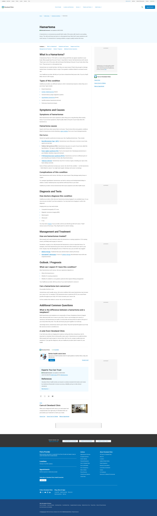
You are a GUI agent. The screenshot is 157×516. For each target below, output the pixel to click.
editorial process (64, 375)
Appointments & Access (85, 454)
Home (41, 15)
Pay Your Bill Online (84, 465)
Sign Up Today (43, 480)
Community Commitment (105, 467)
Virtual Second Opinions (85, 474)
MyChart (133, 1)
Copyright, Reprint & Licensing (75, 505)
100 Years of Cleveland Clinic (106, 454)
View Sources (45, 388)
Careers (147, 1)
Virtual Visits (83, 476)
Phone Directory (83, 472)
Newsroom (70, 492)
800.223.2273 (128, 1)
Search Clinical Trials (103, 441)
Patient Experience (103, 463)
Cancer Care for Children (100, 83)
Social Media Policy (65, 505)
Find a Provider (58, 7)
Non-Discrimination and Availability (46, 507)
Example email (85, 360)
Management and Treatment (46, 49)
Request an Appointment (86, 441)
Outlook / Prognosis (57, 49)
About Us (102, 456)
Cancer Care (97, 80)
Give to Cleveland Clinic (85, 463)
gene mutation (64, 131)
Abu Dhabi (8, 1)
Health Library (46, 15)
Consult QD (57, 492)
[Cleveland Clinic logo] (45, 349)
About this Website (50, 505)
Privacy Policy (93, 505)
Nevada (25, 1)
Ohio (29, 1)
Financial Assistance (84, 461)
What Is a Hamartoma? (52, 46)
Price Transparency (84, 467)
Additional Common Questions (70, 49)
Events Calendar (83, 458)
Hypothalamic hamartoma (48, 97)
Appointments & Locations (70, 441)
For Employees (103, 472)
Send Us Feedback (43, 505)
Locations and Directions (69, 7)
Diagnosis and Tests (75, 46)
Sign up (52, 360)
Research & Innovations (105, 465)
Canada (13, 1)
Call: (43, 511)
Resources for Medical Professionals (107, 474)
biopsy (50, 223)
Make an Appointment (99, 86)
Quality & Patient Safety (104, 461)
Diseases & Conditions (56, 15)
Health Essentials (63, 492)
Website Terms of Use (86, 505)
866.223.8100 (53, 441)
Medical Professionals (140, 1)
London (21, 1)
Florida (17, 1)
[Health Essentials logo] (55, 349)
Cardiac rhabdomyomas (48, 92)
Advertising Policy (58, 505)
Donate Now (152, 1)
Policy (105, 69)
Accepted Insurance (84, 456)
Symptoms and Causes (64, 46)
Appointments (150, 7)
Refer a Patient (83, 469)
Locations (102, 458)
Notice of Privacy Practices (101, 505)
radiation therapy (66, 254)
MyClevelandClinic (58, 494)
